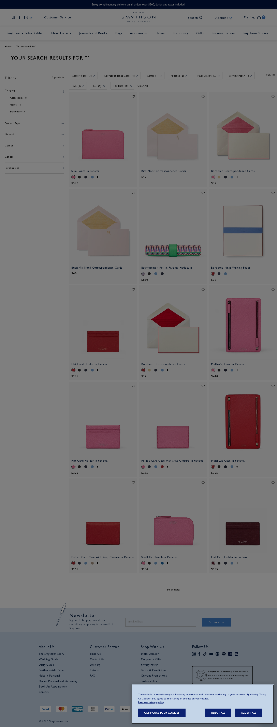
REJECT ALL (218, 712)
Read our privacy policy (151, 702)
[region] (203, 704)
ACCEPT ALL (248, 712)
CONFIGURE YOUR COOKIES (161, 712)
